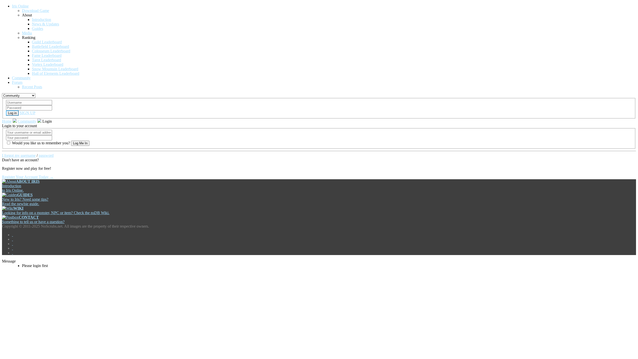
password (46, 155)
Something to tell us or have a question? (33, 219)
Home (7, 121)
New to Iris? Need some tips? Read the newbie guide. (25, 199)
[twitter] (12, 239)
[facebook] (12, 235)
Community (27, 121)
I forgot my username (19, 155)
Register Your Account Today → (28, 177)
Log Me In (80, 143)
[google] (12, 244)
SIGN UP (27, 113)
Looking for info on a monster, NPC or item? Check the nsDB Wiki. (55, 210)
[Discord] (12, 253)
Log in (12, 113)
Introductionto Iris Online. (21, 185)
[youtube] (12, 248)
